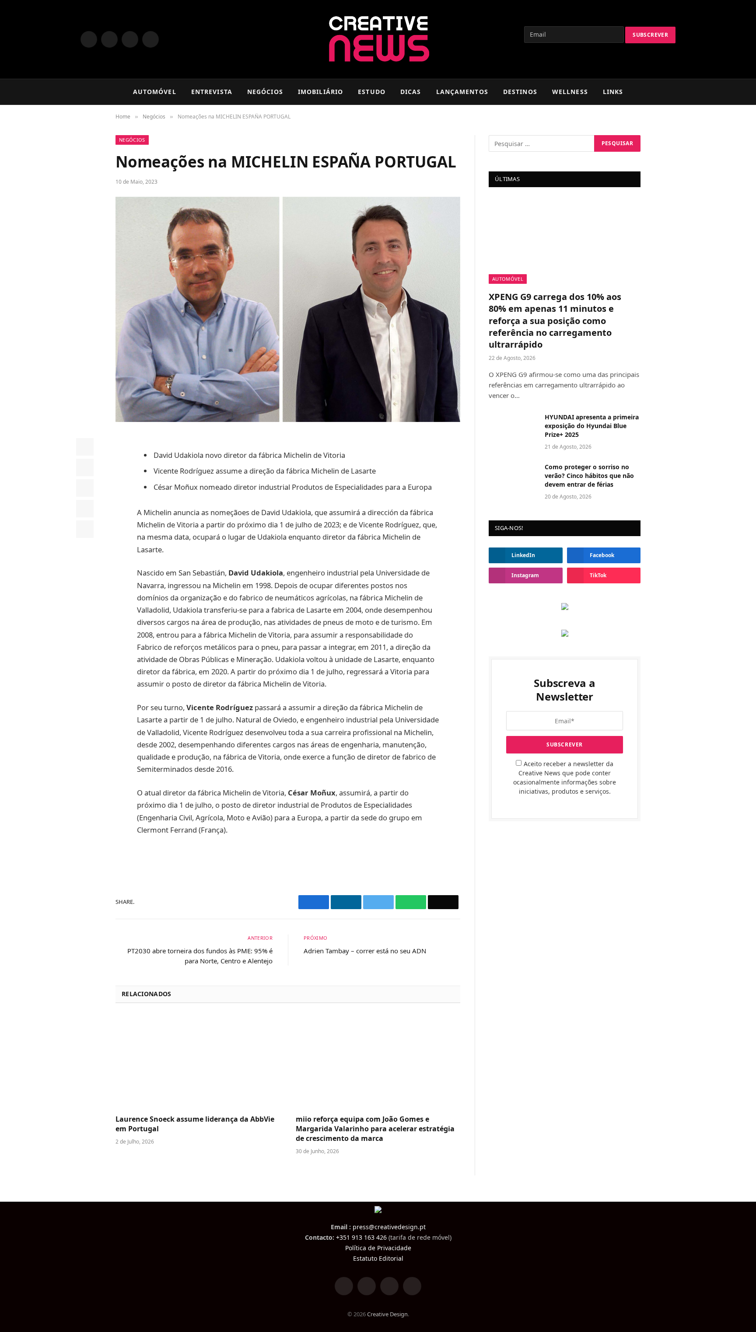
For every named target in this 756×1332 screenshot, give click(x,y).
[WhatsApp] (85, 508)
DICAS (410, 91)
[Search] (672, 92)
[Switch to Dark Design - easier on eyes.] (658, 92)
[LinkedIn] (85, 488)
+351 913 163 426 (361, 1237)
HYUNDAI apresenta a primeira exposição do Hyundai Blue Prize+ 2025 (592, 426)
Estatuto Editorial (378, 1258)
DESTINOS (520, 91)
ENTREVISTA (211, 91)
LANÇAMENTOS (462, 91)
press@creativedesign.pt (389, 1227)
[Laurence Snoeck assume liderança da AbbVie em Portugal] (198, 1061)
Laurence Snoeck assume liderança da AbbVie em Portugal (195, 1124)
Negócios (132, 139)
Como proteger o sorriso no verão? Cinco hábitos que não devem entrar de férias (589, 475)
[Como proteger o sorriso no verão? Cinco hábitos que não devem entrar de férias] (513, 478)
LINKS (613, 91)
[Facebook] (85, 447)
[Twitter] (85, 467)
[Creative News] (378, 39)
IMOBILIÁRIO (320, 91)
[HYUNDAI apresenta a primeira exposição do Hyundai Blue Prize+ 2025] (513, 428)
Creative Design (387, 1314)
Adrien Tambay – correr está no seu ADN (365, 950)
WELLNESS (570, 91)
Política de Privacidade (378, 1248)
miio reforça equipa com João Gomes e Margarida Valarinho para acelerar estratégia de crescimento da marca (375, 1129)
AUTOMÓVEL (154, 91)
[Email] (85, 529)
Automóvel (507, 278)
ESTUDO (371, 91)
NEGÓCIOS (265, 91)
